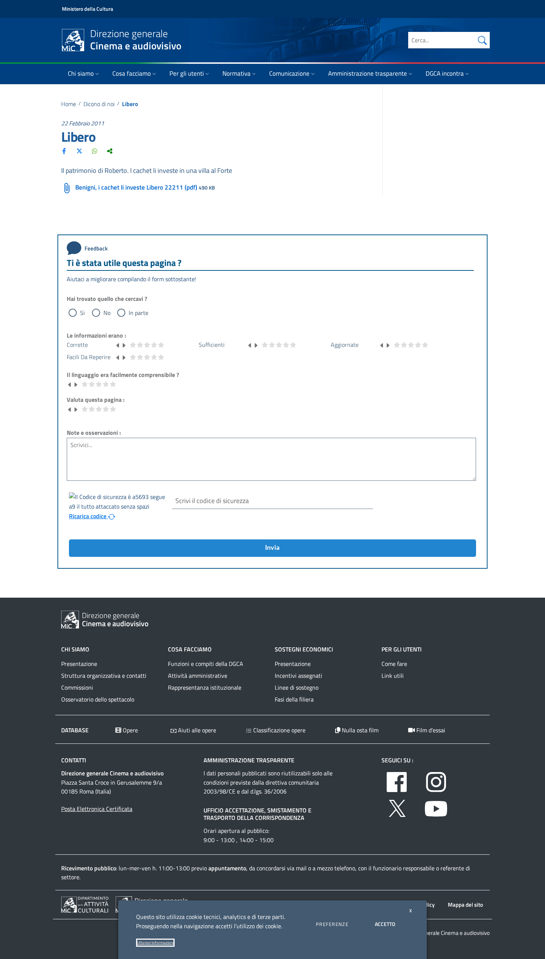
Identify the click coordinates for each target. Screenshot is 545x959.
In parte (138, 312)
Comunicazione (289, 73)
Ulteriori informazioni (155, 943)
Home (68, 103)
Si (82, 312)
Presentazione (79, 663)
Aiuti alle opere (196, 730)
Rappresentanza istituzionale (204, 687)
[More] (110, 151)
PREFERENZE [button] (332, 924)
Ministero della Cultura (87, 9)
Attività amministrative (197, 675)
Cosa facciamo (131, 73)
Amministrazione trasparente (367, 73)
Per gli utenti (186, 73)
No (106, 312)
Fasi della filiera (294, 699)
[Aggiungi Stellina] (124, 344)
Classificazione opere (278, 730)
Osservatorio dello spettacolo (97, 699)
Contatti (73, 760)
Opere (129, 730)
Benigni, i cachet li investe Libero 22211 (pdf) (136, 187)
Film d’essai (430, 730)
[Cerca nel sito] (482, 40)
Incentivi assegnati (298, 675)
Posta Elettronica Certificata (96, 808)
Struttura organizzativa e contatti (103, 675)
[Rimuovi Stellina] (118, 344)
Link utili (393, 675)
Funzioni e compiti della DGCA (205, 663)
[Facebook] (64, 151)
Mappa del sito (465, 904)
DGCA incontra (445, 73)
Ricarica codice (88, 516)
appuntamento (227, 868)
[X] (79, 151)
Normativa (236, 73)
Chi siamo (81, 73)
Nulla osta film (359, 730)
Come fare (394, 663)
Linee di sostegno (296, 687)
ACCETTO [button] (385, 924)
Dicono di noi (99, 103)
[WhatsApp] (94, 151)
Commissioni (77, 687)
